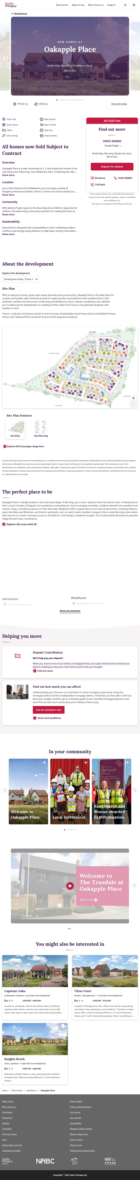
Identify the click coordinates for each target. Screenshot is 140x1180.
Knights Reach (14, 1059)
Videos (43, 103)
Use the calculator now (48, 709)
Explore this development (16, 273)
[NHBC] (45, 1161)
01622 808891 (112, 141)
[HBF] (110, 1162)
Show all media (119, 103)
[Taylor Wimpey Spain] (7, 1161)
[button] (133, 398)
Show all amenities (70, 610)
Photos (23, 103)
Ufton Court (82, 991)
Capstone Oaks (14, 991)
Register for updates (112, 166)
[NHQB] (74, 1161)
